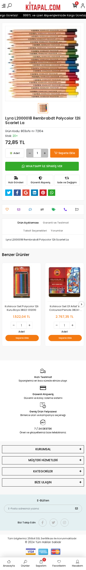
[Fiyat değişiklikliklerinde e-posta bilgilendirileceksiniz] (55, 209)
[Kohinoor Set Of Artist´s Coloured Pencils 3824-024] (64, 283)
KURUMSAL (43, 449)
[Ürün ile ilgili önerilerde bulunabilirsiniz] (77, 209)
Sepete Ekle (66, 153)
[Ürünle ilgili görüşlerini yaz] (31, 209)
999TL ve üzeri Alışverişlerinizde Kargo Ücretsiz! (53, 15)
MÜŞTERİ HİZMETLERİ (43, 460)
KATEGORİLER (43, 471)
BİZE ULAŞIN (43, 482)
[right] (81, 304)
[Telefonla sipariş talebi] (66, 209)
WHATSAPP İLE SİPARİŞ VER (44, 166)
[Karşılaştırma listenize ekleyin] (43, 209)
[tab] (28, 223)
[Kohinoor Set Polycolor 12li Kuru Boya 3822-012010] (21, 283)
